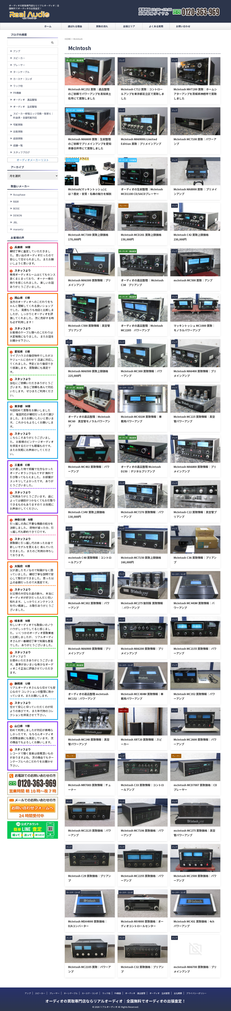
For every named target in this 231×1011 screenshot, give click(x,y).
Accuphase (19, 194)
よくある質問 (156, 26)
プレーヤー (19, 65)
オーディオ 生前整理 (25, 106)
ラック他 (18, 85)
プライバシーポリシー (196, 993)
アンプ (16, 51)
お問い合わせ (183, 26)
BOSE (16, 208)
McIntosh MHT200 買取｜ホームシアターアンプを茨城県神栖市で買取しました (195, 93)
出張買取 (18, 131)
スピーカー (19, 58)
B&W (16, 201)
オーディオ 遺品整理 (25, 99)
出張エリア (129, 26)
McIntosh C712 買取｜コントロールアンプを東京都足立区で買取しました (142, 93)
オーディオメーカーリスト (33, 160)
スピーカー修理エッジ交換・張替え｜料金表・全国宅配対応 (33, 115)
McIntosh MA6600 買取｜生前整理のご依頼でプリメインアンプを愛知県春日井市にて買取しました (89, 143)
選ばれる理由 (75, 26)
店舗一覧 (18, 145)
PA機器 (17, 92)
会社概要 (178, 993)
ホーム (47, 26)
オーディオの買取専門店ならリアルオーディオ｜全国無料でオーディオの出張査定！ (115, 1001)
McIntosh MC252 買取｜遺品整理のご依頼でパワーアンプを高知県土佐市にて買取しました (89, 93)
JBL (15, 222)
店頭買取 (18, 138)
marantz (18, 229)
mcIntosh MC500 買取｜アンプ (193, 280)
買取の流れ (102, 26)
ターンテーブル (21, 72)
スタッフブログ (21, 152)
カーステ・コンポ (22, 79)
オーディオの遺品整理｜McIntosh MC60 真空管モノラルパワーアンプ (89, 421)
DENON (17, 215)
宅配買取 (18, 124)
